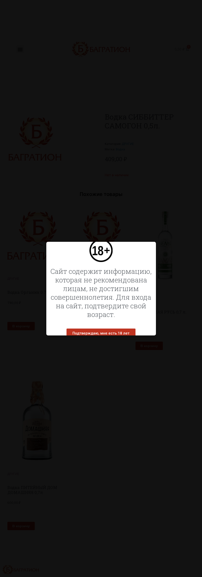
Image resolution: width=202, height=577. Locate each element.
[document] (101, 288)
